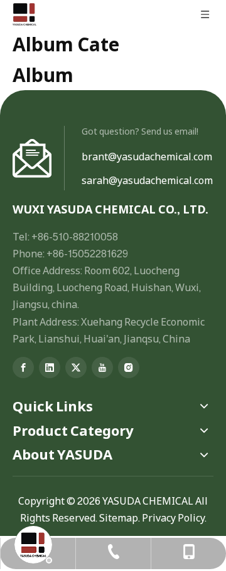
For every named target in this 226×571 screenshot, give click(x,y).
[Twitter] (76, 367)
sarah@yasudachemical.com (147, 180)
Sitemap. (119, 518)
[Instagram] (128, 367)
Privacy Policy (173, 518)
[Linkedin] (49, 367)
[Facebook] (23, 367)
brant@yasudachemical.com (147, 156)
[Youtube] (102, 367)
